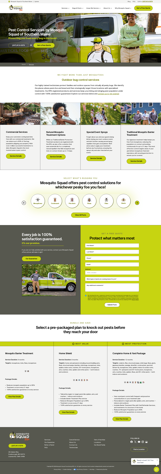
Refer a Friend (49, 445)
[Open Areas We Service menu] (100, 8)
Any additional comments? (95, 285)
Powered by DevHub (101, 469)
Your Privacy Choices (82, 469)
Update (36, 1)
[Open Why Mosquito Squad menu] (130, 8)
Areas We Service (92, 8)
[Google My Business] (146, 442)
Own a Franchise (99, 440)
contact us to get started (108, 94)
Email (88, 264)
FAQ (134, 1)
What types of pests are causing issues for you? (101, 279)
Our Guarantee (31, 259)
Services (65, 8)
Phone (89, 258)
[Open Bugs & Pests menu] (82, 8)
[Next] (137, 203)
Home (24, 64)
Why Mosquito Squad (122, 8)
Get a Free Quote (143, 8)
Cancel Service (74, 440)
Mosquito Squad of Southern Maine (21, 1)
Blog (129, 1)
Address (87, 269)
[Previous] (24, 203)
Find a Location (139, 449)
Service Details (16, 156)
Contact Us (73, 445)
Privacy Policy (135, 299)
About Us (107, 8)
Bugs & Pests (77, 8)
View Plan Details (14, 396)
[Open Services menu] (68, 8)
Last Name (90, 251)
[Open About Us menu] (111, 8)
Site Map (92, 469)
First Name (90, 245)
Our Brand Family (99, 445)
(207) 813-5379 (147, 1)
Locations (97, 442)
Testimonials (73, 447)
